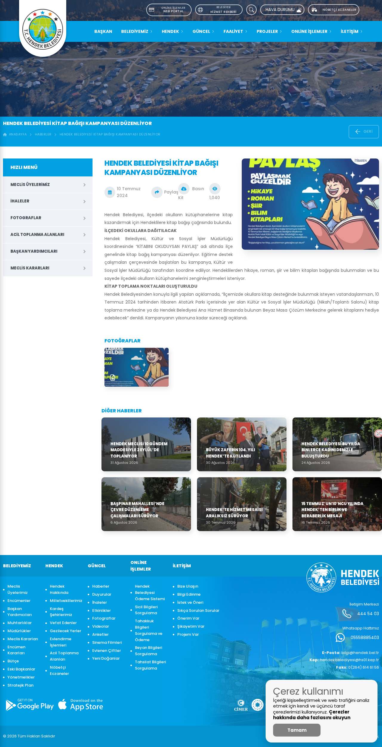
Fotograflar (25, 218)
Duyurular (101, 594)
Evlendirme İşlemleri (60, 642)
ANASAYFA (17, 134)
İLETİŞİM (349, 31)
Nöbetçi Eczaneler (59, 670)
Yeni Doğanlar (106, 658)
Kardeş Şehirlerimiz (61, 612)
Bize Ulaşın (187, 586)
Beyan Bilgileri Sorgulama (148, 651)
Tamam (296, 730)
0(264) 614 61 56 (357, 667)
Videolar (100, 626)
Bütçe (13, 661)
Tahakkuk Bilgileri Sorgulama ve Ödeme (148, 630)
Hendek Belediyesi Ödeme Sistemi (150, 592)
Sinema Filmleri (107, 642)
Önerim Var (188, 618)
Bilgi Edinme (189, 594)
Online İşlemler (309, 31)
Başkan (103, 31)
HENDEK (170, 31)
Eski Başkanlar (21, 669)
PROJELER (267, 31)
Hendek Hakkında (59, 589)
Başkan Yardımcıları (33, 251)
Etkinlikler (101, 610)
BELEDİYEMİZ (134, 31)
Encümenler (18, 600)
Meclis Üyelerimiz (30, 184)
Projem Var (188, 634)
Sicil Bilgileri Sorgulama (146, 610)
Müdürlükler (19, 631)
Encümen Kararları (16, 650)
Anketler (100, 634)
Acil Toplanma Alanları (37, 234)
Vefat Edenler (63, 623)
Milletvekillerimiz (66, 600)
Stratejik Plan (20, 685)
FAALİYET (233, 31)
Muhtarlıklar (19, 623)
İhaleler (19, 201)
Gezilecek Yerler (65, 631)
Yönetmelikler (21, 677)
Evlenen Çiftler (106, 650)
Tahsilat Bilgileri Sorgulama (150, 665)
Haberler (43, 134)
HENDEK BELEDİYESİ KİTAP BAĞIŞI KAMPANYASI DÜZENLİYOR (110, 134)
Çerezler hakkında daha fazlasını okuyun (311, 715)
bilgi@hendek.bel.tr (350, 652)
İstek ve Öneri (190, 602)
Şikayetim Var (190, 626)
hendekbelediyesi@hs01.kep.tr (344, 660)
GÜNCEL (201, 31)
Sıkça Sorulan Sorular (198, 610)
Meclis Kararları (29, 268)
